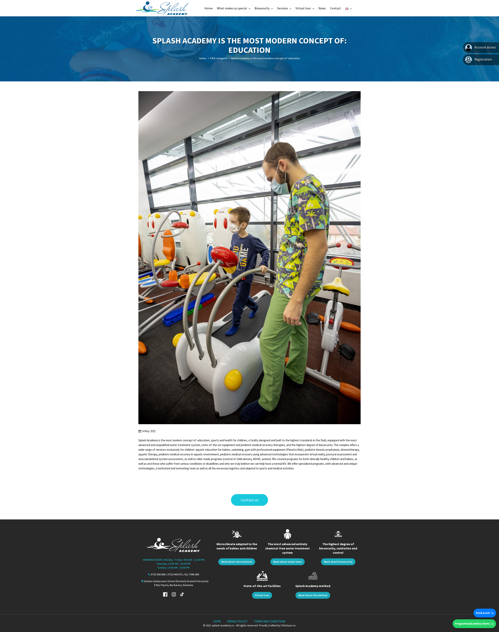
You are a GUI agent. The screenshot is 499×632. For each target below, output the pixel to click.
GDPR (217, 621)
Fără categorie (218, 58)
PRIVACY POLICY (237, 621)
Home (208, 8)
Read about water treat (287, 561)
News (322, 8)
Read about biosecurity (338, 561)
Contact (335, 8)
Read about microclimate (236, 561)
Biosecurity (262, 8)
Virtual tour (303, 8)
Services (282, 8)
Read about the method (312, 595)
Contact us (249, 499)
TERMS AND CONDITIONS (270, 621)
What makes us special (232, 8)
